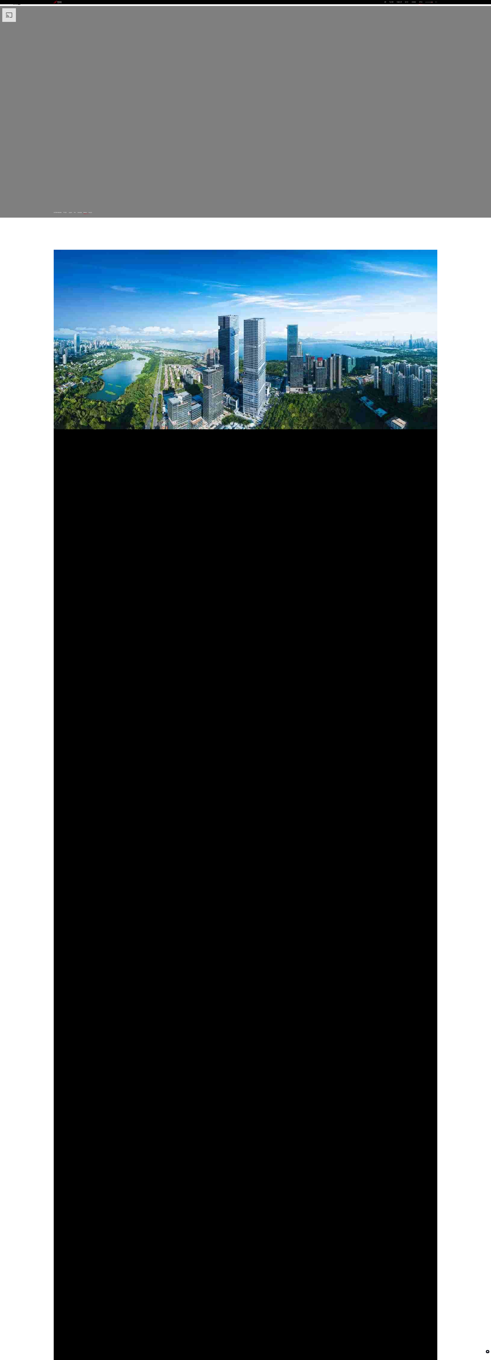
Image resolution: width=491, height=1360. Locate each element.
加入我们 (90, 212)
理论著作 (65, 212)
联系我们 (85, 212)
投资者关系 (414, 2)
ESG (75, 212)
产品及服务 (391, 2)
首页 (385, 2)
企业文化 (70, 212)
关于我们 (421, 2)
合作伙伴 (406, 2)
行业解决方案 (399, 2)
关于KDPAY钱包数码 (58, 212)
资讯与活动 (80, 212)
